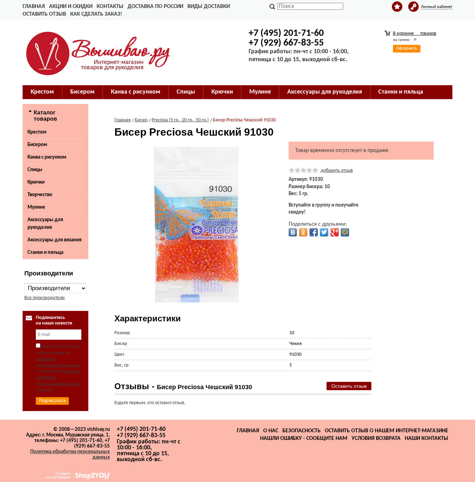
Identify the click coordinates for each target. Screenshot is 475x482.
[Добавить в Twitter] (324, 232)
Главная (34, 6)
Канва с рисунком (46, 157)
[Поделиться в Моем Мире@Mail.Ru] (345, 232)
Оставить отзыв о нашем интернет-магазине (386, 431)
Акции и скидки (70, 6)
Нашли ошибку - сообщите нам (303, 438)
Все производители (44, 297)
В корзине (414, 33)
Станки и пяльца (45, 252)
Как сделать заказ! (96, 14)
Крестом (37, 132)
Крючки (36, 182)
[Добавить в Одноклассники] (303, 232)
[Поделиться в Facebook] (313, 232)
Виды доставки (208, 6)
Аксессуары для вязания (54, 240)
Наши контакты (426, 438)
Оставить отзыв (44, 14)
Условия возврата (376, 438)
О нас (270, 431)
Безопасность (301, 431)
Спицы (34, 169)
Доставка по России (155, 6)
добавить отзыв (337, 170)
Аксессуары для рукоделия (45, 223)
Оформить (406, 48)
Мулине (36, 207)
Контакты (110, 6)
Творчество (39, 195)
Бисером (37, 144)
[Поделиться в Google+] (334, 232)
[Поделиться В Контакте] (293, 232)
